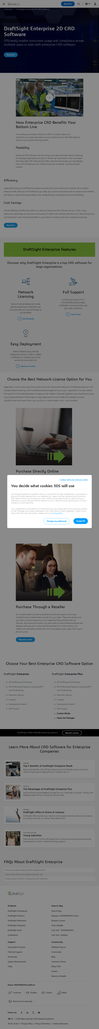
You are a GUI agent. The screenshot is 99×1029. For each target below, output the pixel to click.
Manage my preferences (57, 521)
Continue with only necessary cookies (74, 480)
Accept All (80, 521)
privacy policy (57, 513)
